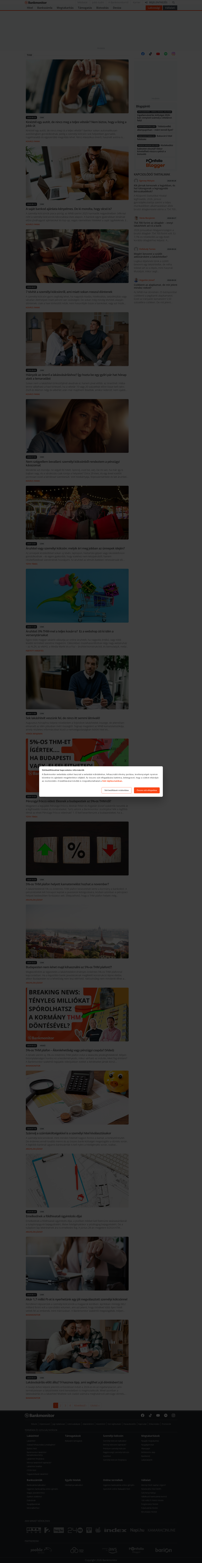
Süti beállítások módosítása (116, 790)
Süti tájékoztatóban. (112, 781)
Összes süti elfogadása (147, 790)
